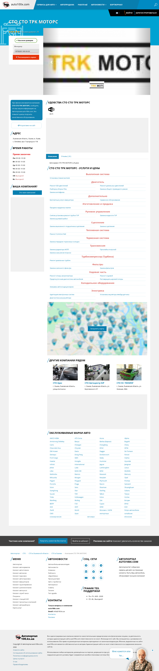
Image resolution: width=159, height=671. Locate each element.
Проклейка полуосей (108, 249)
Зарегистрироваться (146, 13)
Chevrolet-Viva (55, 448)
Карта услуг (17, 608)
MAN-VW (78, 471)
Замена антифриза (57, 192)
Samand (127, 484)
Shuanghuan (129, 487)
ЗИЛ (76, 507)
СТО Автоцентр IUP (94, 383)
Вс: (14, 179)
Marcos (77, 474)
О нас (15, 661)
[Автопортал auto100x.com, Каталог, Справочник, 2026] (5, 4)
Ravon (102, 484)
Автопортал (15, 553)
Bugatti (127, 441)
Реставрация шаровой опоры (111, 279)
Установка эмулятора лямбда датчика (114, 294)
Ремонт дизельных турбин (60, 260)
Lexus (126, 468)
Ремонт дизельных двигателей (112, 186)
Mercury (127, 474)
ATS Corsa (78, 438)
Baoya (77, 441)
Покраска (16, 596)
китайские (128, 513)
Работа (81, 4)
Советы (51, 587)
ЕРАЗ (126, 504)
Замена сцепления (107, 226)
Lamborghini (104, 468)
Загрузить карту (97, 328)
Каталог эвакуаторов (21, 582)
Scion (52, 487)
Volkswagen (79, 497)
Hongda (78, 461)
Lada (76, 468)
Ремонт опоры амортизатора (61, 276)
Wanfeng (53, 500)
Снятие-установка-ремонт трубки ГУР (64, 215)
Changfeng (104, 445)
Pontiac (127, 481)
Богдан (127, 500)
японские (128, 517)
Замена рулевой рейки (59, 219)
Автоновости (98, 4)
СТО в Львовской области (38, 553)
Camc (52, 445)
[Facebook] (86, 565)
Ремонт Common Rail (58, 234)
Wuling (77, 500)
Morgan (77, 477)
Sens (76, 487)
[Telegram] (101, 565)
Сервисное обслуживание (110, 200)
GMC (76, 458)
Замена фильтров (107, 268)
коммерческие (55, 517)
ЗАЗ (51, 507)
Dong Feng (79, 454)
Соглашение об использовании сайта (27, 653)
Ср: (14, 165)
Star (76, 490)
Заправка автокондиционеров (61, 287)
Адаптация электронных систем (62, 294)
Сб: (14, 176)
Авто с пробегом (54, 582)
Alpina (126, 438)
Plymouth (103, 481)
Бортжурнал (116, 4)
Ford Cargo (54, 458)
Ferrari (126, 454)
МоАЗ (77, 510)
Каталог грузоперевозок (22, 584)
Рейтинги (52, 573)
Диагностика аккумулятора (60, 298)
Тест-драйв (52, 593)
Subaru (127, 490)
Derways (53, 454)
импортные (104, 513)
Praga (77, 484)
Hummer (103, 461)
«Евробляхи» (53, 576)
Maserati (103, 474)
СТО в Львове (56, 553)
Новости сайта (18, 650)
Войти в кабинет (80, 541)
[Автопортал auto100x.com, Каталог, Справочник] (28, 637)
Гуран (102, 504)
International (79, 464)
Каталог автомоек (20, 573)
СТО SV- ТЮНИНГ (125, 383)
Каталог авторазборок (21, 605)
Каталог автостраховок (22, 579)
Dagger (102, 451)
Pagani (52, 481)
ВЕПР (52, 504)
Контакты (52, 614)
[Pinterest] (93, 578)
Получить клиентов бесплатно (53, 541)
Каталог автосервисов (21, 567)
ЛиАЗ (52, 510)
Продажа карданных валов (60, 207)
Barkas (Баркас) (105, 441)
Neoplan (103, 477)
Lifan (51, 471)
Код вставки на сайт (27, 125)
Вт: (14, 161)
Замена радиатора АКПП (59, 249)
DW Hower (54, 451)
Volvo (102, 497)
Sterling (102, 490)
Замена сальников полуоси (60, 253)
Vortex (126, 497)
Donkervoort (104, 454)
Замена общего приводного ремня (113, 189)
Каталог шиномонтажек (22, 587)
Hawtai (52, 461)
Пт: (14, 172)
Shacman (103, 487)
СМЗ (51, 513)
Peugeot (78, 481)
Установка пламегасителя (60, 178)
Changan (78, 445)
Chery (126, 445)
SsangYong (54, 490)
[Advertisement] (27, 234)
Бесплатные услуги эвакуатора (62, 200)
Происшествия (54, 579)
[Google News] (101, 578)
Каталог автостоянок (21, 570)
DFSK (126, 448)
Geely (102, 458)
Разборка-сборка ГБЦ (58, 189)
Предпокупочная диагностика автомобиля (66, 279)
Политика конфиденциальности (25, 656)
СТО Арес (57, 383)
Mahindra (53, 474)
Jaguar (102, 464)
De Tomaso (128, 451)
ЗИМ (101, 507)
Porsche (53, 484)
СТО (24, 553)
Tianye (126, 494)
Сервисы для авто (46, 4)
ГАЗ (76, 504)
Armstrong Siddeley (57, 441)
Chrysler (78, 448)
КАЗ (125, 507)
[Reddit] (93, 571)
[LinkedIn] (86, 571)
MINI (101, 471)
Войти (129, 13)
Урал (76, 513)
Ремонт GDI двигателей (59, 186)
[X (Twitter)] (101, 571)
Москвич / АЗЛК (106, 510)
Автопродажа (67, 4)
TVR (76, 494)
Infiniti (52, 464)
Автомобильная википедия (58, 564)
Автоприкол (53, 584)
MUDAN (127, 471)
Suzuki (52, 494)
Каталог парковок (20, 576)
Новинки (51, 570)
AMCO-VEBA (54, 438)
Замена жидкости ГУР (108, 215)
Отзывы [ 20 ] (66, 156)
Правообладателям (20, 664)
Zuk (101, 500)
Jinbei (52, 468)
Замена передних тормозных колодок (65, 242)
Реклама (51, 617)
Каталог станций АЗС (21, 599)
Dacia (77, 451)
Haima (126, 458)
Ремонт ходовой (106, 276)
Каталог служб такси (21, 593)
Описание (52, 156)
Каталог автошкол (20, 590)
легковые (91, 517)
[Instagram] (93, 565)
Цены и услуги (18, 658)
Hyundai (127, 461)
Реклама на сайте (102, 541)
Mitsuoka (53, 477)
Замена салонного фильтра (60, 268)
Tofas (52, 497)
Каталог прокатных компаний (24, 602)
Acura (102, 438)
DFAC (102, 448)
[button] (51, 61)
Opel (126, 477)
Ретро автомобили (131, 510)
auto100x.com (20, 4)
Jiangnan (127, 464)
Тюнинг (51, 590)
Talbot (102, 494)
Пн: (14, 158)
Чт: (14, 169)
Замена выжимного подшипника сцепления (67, 226)
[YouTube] (86, 578)
